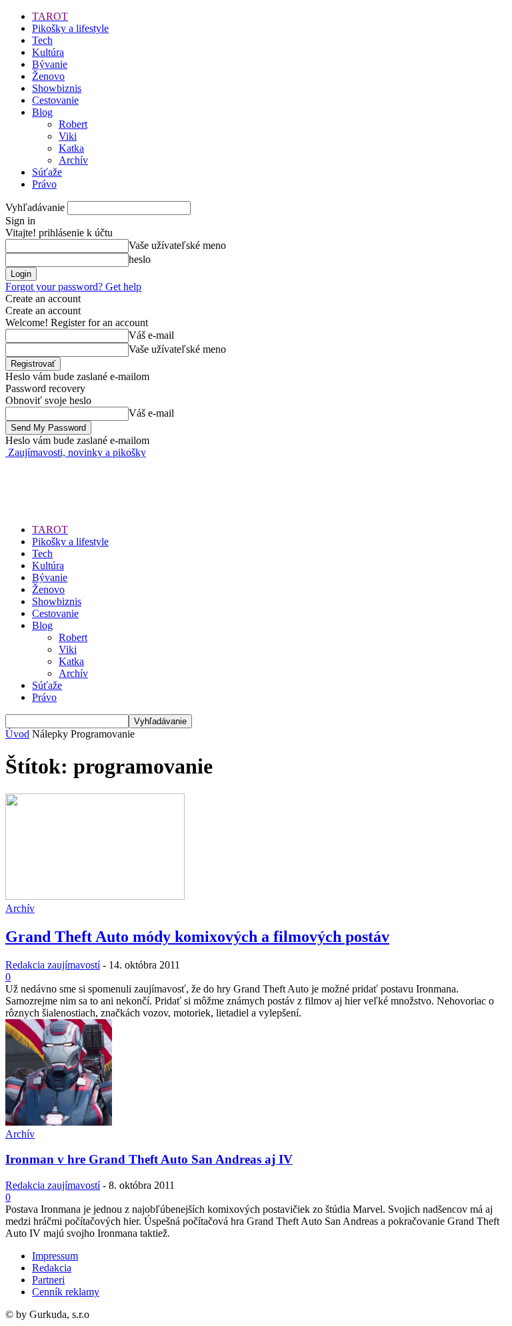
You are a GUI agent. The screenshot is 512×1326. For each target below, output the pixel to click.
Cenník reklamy (65, 1291)
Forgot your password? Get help (73, 286)
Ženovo (48, 76)
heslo (140, 259)
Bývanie (49, 64)
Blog (42, 112)
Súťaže (47, 172)
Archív (73, 160)
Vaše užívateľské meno (177, 245)
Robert (73, 124)
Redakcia (51, 1267)
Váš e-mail (151, 335)
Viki (68, 136)
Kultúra (48, 52)
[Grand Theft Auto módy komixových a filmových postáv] (95, 896)
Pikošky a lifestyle (70, 28)
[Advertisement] (161, 479)
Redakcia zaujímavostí (52, 965)
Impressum (55, 1255)
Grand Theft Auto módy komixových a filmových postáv (197, 936)
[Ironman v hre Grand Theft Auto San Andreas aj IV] (58, 1122)
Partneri (48, 1279)
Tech (42, 40)
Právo (44, 184)
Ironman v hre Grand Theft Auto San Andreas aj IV (149, 1159)
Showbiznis (56, 88)
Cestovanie (55, 100)
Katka (71, 148)
